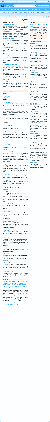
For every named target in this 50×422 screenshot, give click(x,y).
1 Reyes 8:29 (33, 52)
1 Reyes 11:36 (34, 91)
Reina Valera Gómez (8, 38)
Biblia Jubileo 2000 (8, 56)
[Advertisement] (25, 315)
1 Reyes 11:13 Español (16, 283)
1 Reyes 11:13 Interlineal (10, 281)
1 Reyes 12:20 (6, 131)
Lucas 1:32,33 (6, 211)
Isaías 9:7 (5, 191)
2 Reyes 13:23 (6, 164)
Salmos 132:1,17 (7, 186)
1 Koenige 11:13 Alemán (19, 284)
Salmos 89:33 (33, 162)
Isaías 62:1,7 (6, 263)
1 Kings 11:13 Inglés (19, 286)
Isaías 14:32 (6, 254)
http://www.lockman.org (9, 295)
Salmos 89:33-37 (7, 117)
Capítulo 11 (10, 16)
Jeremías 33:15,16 (8, 271)
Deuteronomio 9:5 (8, 152)
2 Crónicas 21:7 (34, 151)
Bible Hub (9, 287)
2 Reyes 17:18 (34, 125)
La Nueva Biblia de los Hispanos (12, 31)
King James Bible (7, 73)
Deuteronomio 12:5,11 (9, 221)
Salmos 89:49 (6, 180)
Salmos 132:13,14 (7, 248)
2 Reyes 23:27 (6, 237)
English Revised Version (9, 81)
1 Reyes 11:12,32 (7, 144)
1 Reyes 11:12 (34, 64)
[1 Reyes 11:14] (48, 192)
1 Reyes (5, 16)
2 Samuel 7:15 (34, 43)
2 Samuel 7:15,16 (7, 102)
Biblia (2, 16)
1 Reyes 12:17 (34, 103)
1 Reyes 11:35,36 (7, 125)
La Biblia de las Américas (10, 24)
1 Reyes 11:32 (34, 81)
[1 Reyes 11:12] (1, 192)
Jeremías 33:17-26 (8, 203)
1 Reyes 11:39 (6, 96)
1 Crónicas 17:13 (34, 142)
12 (31, 27)
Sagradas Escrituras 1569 (10, 64)
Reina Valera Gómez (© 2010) (10, 304)
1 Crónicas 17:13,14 (8, 109)
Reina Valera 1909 (8, 47)
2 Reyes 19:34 (6, 174)
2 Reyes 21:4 (6, 230)
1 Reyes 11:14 (34, 72)
